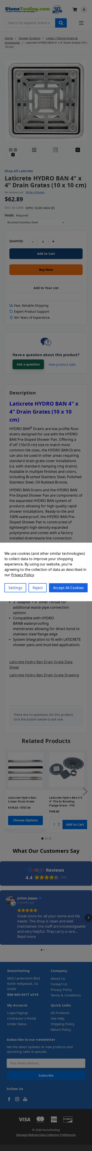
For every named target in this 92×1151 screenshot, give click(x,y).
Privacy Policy (22, 574)
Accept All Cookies (68, 587)
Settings (15, 587)
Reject (38, 587)
